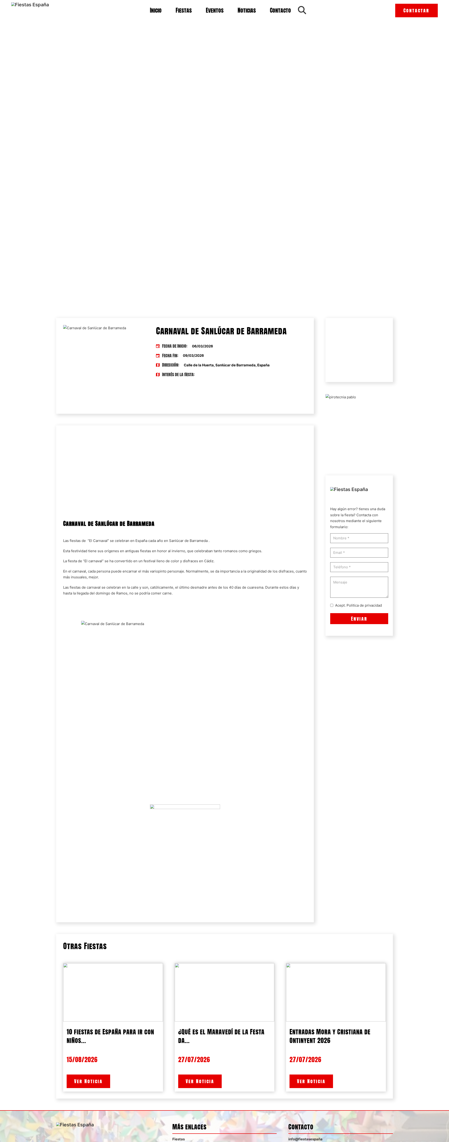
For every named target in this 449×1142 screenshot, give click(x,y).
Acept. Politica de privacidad (358, 605)
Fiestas (184, 10)
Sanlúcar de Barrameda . (189, 540)
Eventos (215, 10)
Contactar (416, 10)
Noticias (247, 10)
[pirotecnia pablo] (341, 396)
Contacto (280, 10)
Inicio (156, 10)
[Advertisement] (185, 471)
